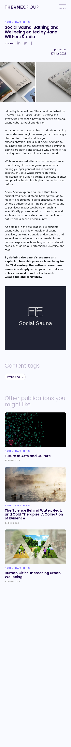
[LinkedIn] (19, 44)
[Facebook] (31, 44)
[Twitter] (25, 44)
